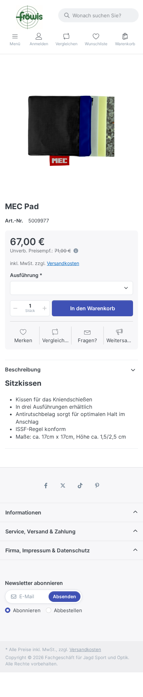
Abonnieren (27, 610)
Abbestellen (68, 610)
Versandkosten (63, 263)
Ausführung (24, 275)
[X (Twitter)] (63, 485)
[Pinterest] (97, 485)
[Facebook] (46, 485)
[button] (14, 308)
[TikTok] (80, 485)
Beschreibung (23, 369)
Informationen (23, 512)
